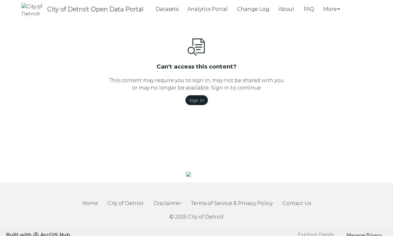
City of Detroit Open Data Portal (95, 9)
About (286, 9)
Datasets (167, 9)
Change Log (253, 9)
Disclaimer (167, 203)
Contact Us (296, 203)
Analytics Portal (208, 9)
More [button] (330, 9)
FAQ (309, 9)
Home (90, 203)
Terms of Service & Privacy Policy (232, 203)
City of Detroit (126, 203)
